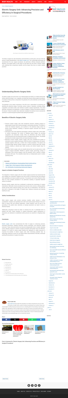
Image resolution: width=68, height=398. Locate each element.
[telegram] (41, 319)
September (52, 121)
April (50, 135)
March (51, 133)
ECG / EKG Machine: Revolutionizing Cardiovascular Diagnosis (19, 167)
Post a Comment (13, 16)
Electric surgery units (7, 224)
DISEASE (50, 1)
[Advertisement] (23, 27)
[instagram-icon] (32, 385)
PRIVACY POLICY (36, 391)
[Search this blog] (65, 2)
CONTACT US (29, 391)
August (51, 119)
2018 (50, 113)
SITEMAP (49, 391)
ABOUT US (23, 391)
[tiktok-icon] (39, 385)
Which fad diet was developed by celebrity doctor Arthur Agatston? (59, 95)
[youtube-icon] (35, 385)
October (51, 123)
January (51, 150)
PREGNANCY (27, 1)
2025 (49, 307)
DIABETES (40, 1)
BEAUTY (33, 1)
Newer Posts (5, 378)
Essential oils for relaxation (55, 236)
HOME (18, 391)
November (51, 125)
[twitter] (15, 319)
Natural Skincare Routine (55, 242)
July (50, 117)
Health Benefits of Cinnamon (59, 72)
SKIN (45, 1)
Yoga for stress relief (54, 227)
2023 (50, 185)
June (51, 115)
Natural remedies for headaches (56, 225)
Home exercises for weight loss (56, 232)
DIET (21, 1)
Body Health (7, 2)
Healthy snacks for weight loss (56, 244)
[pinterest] (23, 319)
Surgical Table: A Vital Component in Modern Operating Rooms (19, 165)
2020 (50, 148)
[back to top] (65, 395)
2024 (50, 291)
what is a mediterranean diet (55, 229)
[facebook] (6, 319)
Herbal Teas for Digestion (55, 240)
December (51, 127)
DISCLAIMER (43, 391)
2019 (50, 129)
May (50, 138)
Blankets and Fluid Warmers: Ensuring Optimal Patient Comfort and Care (21, 163)
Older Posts (41, 378)
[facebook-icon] (28, 385)
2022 (50, 164)
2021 (50, 156)
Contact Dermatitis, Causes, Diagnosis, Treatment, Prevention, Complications (58, 81)
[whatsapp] (32, 319)
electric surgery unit (24, 60)
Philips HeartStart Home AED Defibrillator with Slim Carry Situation (59, 37)
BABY (16, 1)
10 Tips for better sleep (54, 238)
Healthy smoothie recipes (55, 234)
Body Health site (11, 303)
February (51, 131)
